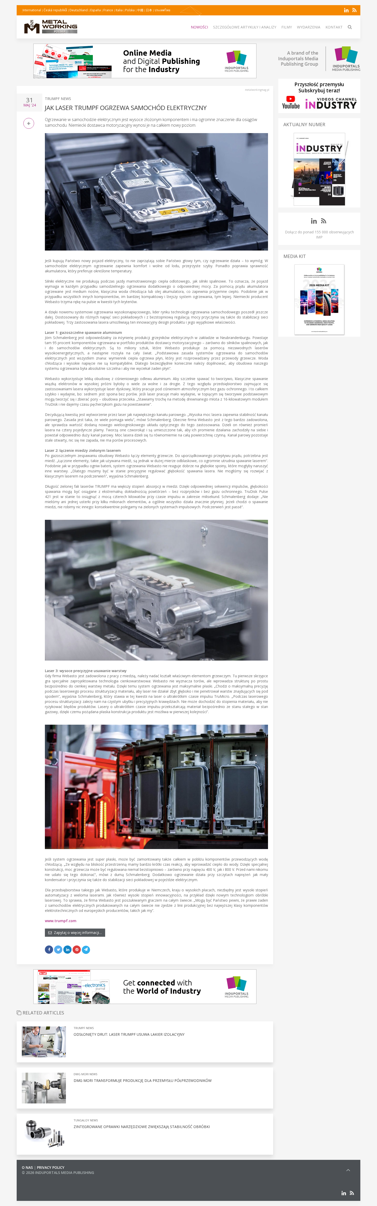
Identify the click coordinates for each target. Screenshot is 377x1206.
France (108, 10)
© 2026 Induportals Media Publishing (58, 1172)
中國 (140, 10)
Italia (119, 10)
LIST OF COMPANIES (39, 1177)
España (95, 10)
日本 (149, 10)
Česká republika (55, 10)
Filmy (286, 27)
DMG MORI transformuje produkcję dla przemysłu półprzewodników (143, 1080)
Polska (130, 10)
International (32, 10)
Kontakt (334, 27)
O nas (27, 1167)
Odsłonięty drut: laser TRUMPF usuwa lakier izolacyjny (129, 1034)
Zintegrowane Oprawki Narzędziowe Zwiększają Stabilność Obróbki (142, 1126)
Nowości (199, 27)
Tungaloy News (86, 1120)
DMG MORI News (85, 1074)
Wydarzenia (308, 27)
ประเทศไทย (162, 10)
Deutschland (79, 10)
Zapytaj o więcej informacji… (77, 932)
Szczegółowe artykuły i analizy (244, 27)
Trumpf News (58, 98)
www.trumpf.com (60, 920)
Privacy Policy (50, 1167)
